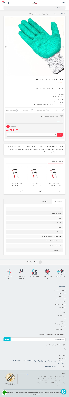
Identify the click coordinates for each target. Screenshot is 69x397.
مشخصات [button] (58, 202)
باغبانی (63, 302)
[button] (6, 3)
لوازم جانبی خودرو (60, 299)
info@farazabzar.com (49, 366)
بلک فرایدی (62, 321)
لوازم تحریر (62, 310)
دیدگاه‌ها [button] (45, 202)
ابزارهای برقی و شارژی (59, 290)
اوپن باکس (62, 327)
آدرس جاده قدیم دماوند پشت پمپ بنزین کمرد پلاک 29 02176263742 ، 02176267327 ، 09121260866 (38, 362)
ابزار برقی (63, 318)
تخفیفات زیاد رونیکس (59, 324)
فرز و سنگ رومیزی (60, 329)
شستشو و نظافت (61, 315)
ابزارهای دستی (61, 293)
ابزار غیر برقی (62, 296)
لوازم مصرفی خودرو (60, 304)
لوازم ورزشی (62, 307)
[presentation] (63, 47)
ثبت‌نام (7, 339)
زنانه (64, 313)
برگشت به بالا (32, 262)
